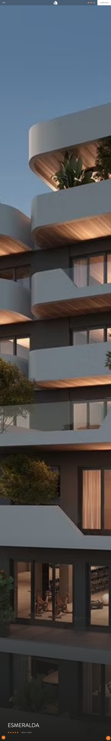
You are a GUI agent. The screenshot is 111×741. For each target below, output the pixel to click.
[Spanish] (91, 2)
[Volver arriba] (3, 737)
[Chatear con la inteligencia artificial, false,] (108, 738)
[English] (88, 2)
